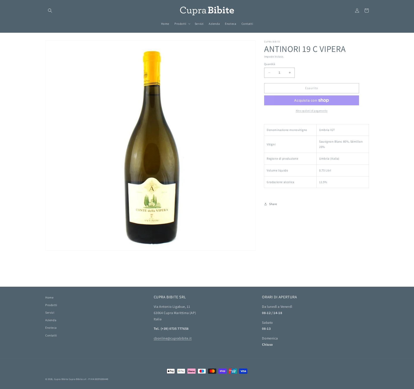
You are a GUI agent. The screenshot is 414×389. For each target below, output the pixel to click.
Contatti (51, 335)
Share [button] (273, 204)
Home (49, 297)
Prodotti (51, 305)
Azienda (50, 320)
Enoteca (50, 328)
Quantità (269, 64)
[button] (50, 10)
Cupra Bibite (61, 379)
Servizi (49, 312)
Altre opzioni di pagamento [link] (312, 110)
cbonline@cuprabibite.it (173, 338)
